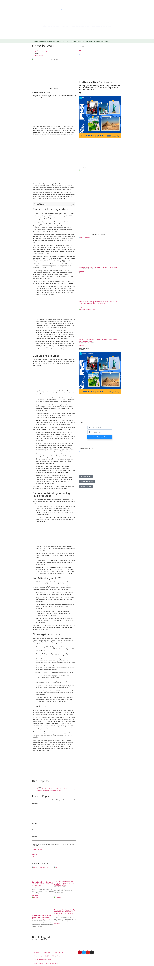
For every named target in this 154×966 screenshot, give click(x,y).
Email (34, 830)
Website (34, 836)
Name (34, 823)
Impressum (37, 952)
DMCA (47, 956)
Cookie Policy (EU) (59, 952)
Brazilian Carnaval (86, 486)
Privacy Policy (56, 956)
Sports (65, 41)
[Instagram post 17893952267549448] (105, 946)
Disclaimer (46, 952)
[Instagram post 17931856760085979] (86, 946)
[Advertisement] (54, 113)
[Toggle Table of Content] (72, 204)
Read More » (35, 895)
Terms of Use (38, 956)
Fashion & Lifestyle (86, 476)
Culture (42, 41)
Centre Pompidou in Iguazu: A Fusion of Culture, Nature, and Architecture (42, 883)
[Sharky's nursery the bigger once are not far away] (143, 946)
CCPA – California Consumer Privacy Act (46, 963)
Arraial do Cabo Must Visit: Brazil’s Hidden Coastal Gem (98, 267)
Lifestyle (51, 41)
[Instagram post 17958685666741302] (124, 946)
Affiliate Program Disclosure (42, 959)
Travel (58, 41)
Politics (73, 41)
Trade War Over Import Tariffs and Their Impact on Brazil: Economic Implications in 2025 (64, 911)
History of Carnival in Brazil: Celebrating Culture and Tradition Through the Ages (41, 917)
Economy (81, 41)
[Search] (80, 50)
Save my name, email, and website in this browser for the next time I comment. (53, 845)
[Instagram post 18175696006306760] (29, 946)
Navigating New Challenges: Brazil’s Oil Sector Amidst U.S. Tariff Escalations (64, 883)
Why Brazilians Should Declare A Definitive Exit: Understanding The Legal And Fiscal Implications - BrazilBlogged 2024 (56, 789)
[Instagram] (120, 41)
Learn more (63, 97)
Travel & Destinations (87, 481)
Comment (35, 803)
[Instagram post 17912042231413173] (67, 946)
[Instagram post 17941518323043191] (48, 946)
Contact (104, 41)
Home (36, 41)
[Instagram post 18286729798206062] (10, 946)
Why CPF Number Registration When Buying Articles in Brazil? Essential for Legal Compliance (98, 302)
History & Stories (93, 41)
